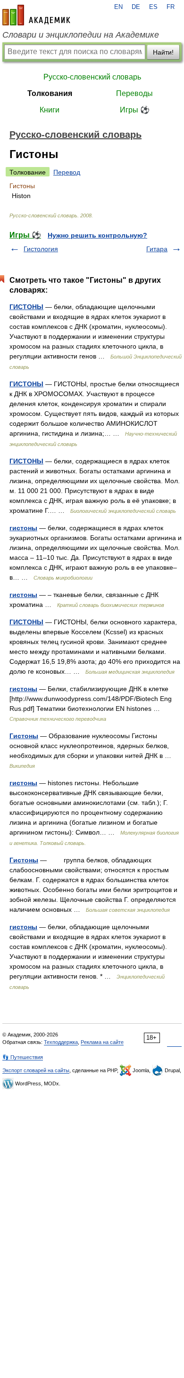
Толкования (49, 93)
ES (153, 7)
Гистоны (23, 736)
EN (118, 7)
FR (171, 7)
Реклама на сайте (102, 1042)
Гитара (156, 249)
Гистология (41, 249)
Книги (49, 110)
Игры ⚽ (135, 110)
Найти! (163, 52)
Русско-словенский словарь (92, 77)
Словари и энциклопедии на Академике (80, 35)
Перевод (66, 172)
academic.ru (36, 15)
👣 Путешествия (22, 1057)
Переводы (134, 93)
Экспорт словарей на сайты (35, 1070)
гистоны (23, 528)
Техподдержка (61, 1042)
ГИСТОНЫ (26, 307)
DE (136, 7)
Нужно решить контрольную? (97, 235)
